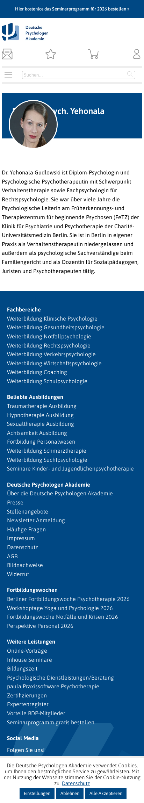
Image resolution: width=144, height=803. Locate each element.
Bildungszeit (22, 668)
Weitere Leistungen (31, 641)
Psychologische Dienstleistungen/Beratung (60, 677)
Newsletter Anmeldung (36, 520)
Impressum (21, 538)
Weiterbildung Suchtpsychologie (47, 460)
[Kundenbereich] (136, 54)
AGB (12, 556)
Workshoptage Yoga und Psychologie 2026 (60, 608)
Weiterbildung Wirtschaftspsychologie (54, 363)
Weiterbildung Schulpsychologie (47, 381)
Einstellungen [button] (37, 793)
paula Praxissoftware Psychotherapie (53, 686)
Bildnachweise (25, 565)
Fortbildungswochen (32, 590)
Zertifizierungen (27, 695)
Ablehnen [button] (69, 793)
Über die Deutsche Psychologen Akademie (60, 493)
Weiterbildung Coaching (37, 372)
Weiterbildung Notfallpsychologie (49, 336)
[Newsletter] (7, 54)
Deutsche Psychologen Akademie (48, 484)
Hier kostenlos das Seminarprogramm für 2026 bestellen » (72, 9)
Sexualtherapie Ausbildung (40, 424)
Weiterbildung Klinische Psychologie (52, 318)
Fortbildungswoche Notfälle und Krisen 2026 (62, 617)
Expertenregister (28, 704)
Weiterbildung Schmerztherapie (46, 450)
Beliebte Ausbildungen (35, 397)
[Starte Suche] (130, 75)
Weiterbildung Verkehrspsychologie (51, 354)
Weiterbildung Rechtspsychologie (49, 345)
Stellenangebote (27, 511)
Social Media (23, 738)
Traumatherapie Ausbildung (42, 406)
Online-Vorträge (27, 650)
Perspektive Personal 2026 (40, 626)
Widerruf (18, 574)
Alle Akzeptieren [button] (105, 793)
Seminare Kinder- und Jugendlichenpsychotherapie (70, 468)
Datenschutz (22, 547)
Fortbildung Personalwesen (41, 441)
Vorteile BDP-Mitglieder (36, 713)
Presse (15, 502)
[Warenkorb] (93, 54)
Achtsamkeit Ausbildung (37, 433)
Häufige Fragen (26, 529)
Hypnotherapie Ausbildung (40, 415)
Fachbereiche (24, 309)
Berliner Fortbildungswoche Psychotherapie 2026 (68, 599)
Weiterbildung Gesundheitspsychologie (56, 327)
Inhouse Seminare (29, 660)
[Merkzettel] (50, 54)
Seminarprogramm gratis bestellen (50, 722)
